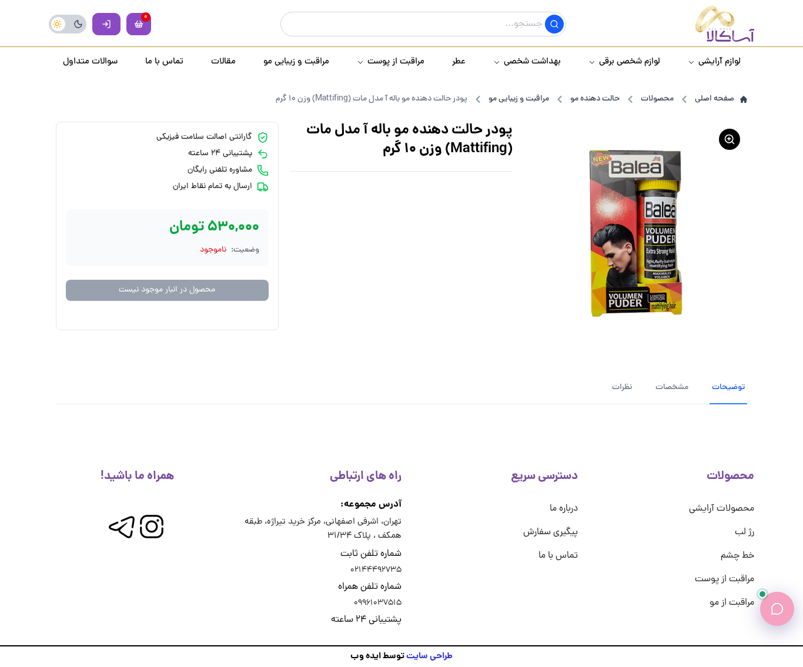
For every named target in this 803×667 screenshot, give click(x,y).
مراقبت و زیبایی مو (519, 99)
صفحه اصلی (714, 99)
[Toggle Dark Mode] (67, 24)
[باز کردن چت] (777, 609)
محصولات (657, 99)
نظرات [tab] (622, 387)
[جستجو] (554, 24)
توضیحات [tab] (728, 387)
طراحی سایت (429, 656)
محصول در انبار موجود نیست (167, 290)
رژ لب (744, 532)
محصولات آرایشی (721, 509)
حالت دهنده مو (595, 99)
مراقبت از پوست (724, 579)
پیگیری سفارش (550, 532)
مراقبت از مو (732, 603)
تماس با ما (558, 556)
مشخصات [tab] (671, 387)
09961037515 (378, 603)
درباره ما (564, 509)
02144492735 (376, 570)
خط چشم (737, 556)
